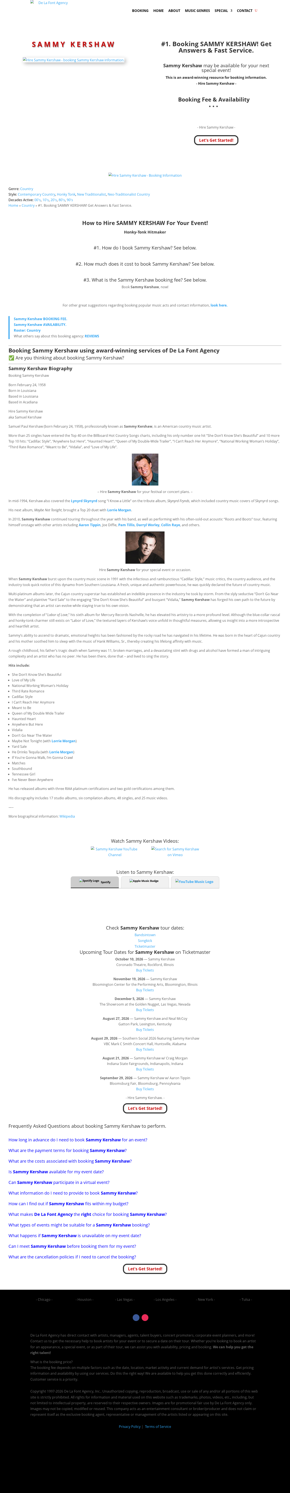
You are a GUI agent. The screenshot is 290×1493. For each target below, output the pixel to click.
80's (62, 200)
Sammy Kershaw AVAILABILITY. (40, 324)
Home (158, 10)
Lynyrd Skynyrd (84, 501)
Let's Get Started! (216, 140)
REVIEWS (92, 336)
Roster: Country (27, 330)
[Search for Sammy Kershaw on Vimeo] (175, 855)
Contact (244, 10)
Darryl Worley (147, 525)
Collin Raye (170, 525)
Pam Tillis (126, 525)
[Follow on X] (154, 1317)
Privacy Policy (130, 1426)
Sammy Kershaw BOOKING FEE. (40, 319)
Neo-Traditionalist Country (129, 194)
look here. (219, 305)
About (174, 10)
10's (45, 200)
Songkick (145, 940)
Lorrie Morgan (119, 510)
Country (26, 188)
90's (70, 200)
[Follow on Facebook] (136, 1317)
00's (37, 200)
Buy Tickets (145, 970)
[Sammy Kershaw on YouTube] (115, 855)
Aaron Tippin (90, 525)
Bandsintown (145, 935)
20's (54, 200)
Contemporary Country (36, 194)
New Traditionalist (91, 194)
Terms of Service (157, 1426)
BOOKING (140, 10)
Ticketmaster (145, 946)
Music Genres (197, 10)
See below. (185, 247)
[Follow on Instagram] (145, 1317)
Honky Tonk (66, 194)
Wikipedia (67, 816)
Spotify (105, 882)
